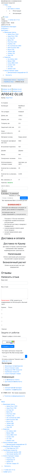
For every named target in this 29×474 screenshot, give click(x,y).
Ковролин (7, 57)
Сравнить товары (10, 389)
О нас (9, 6)
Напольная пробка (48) (13, 452)
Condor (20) (11, 65)
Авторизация (17, 13)
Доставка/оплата (10, 381)
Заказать (24, 198)
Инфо (6, 5)
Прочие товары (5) (12, 463)
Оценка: (3, 307)
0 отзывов (4, 103)
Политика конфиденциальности (14, 396)
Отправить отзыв (7, 346)
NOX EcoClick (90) (13, 47)
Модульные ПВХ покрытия (13, 370)
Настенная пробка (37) (13, 454)
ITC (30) (10, 67)
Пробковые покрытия (12, 371)
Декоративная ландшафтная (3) (18, 72)
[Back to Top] (0, 399)
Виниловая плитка (10, 32)
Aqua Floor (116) (13, 36)
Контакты (9, 75)
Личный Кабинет (10, 387)
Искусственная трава (11, 70)
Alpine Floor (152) (13, 34)
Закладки (19, 387)
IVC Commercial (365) (14, 46)
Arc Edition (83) (12, 59)
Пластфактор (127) (12, 448)
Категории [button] (4, 30)
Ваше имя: (4, 280)
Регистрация (17, 11)
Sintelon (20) (12, 68)
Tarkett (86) (11, 51)
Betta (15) (11, 40)
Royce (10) (11, 49)
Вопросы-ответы (14, 379)
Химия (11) (9, 461)
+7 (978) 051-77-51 (14, 20)
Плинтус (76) (10, 458)
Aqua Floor (21, 80)
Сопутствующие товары (13, 373)
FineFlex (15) (11, 44)
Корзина (19, 389)
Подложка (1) (10, 459)
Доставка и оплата (14, 8)
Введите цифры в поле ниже (11, 336)
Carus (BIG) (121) (13, 63)
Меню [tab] (3, 401)
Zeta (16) (10, 55)
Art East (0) (11, 38)
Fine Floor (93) (12, 42)
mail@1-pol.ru (7, 472)
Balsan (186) (11, 61)
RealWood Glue (9, 81)
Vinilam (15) (11, 53)
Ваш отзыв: (4, 287)
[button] (5, 28)
